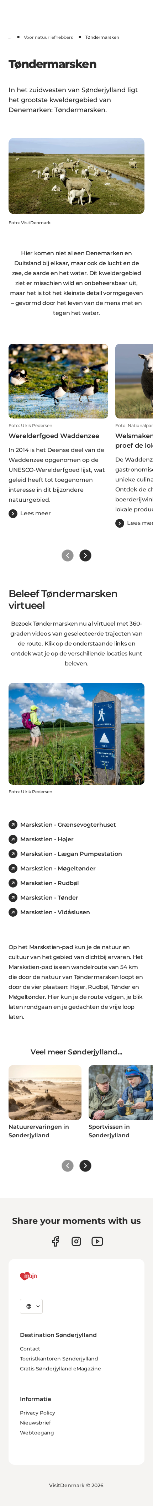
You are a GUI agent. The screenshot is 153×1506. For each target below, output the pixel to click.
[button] (58, 470)
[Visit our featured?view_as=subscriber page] (97, 1241)
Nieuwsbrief (35, 1423)
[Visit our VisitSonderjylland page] (55, 1241)
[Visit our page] (76, 1241)
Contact (30, 1349)
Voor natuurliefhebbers (48, 37)
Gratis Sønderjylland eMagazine (60, 1368)
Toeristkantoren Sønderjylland (59, 1358)
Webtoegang (37, 1432)
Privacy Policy (37, 1413)
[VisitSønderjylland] (41, 1276)
